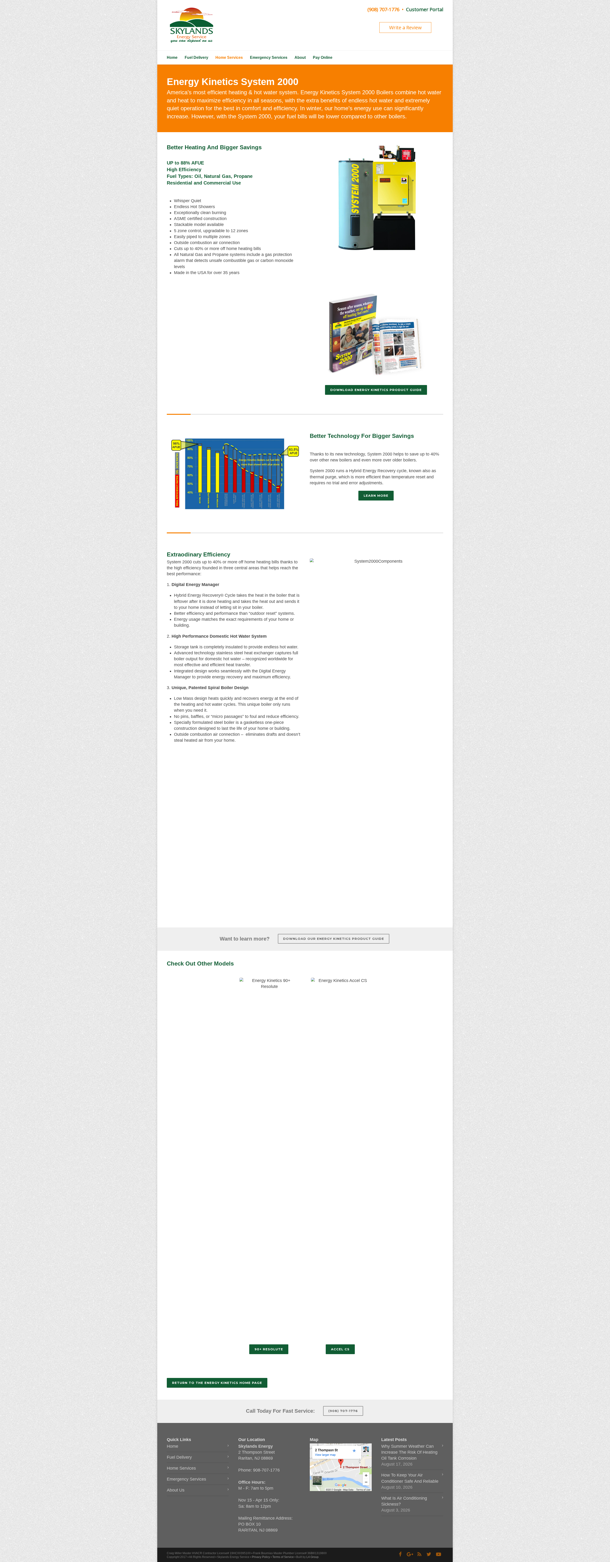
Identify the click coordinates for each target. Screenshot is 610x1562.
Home (172, 57)
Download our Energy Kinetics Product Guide (333, 939)
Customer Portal (424, 9)
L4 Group (312, 1557)
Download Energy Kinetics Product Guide (376, 390)
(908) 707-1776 (383, 9)
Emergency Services (268, 57)
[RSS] (419, 1554)
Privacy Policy (261, 1557)
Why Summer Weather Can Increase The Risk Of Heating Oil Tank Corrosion (409, 1452)
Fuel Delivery (196, 57)
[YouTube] (438, 1554)
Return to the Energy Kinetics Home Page (217, 1383)
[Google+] (410, 1554)
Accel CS (340, 1349)
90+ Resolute (268, 1349)
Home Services (229, 57)
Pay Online (322, 57)
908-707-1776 (266, 1470)
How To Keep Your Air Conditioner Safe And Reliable (409, 1478)
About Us (175, 1490)
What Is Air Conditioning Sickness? (404, 1501)
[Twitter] (429, 1554)
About (300, 57)
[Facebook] (400, 1554)
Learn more (376, 495)
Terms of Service (283, 1557)
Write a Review (405, 27)
